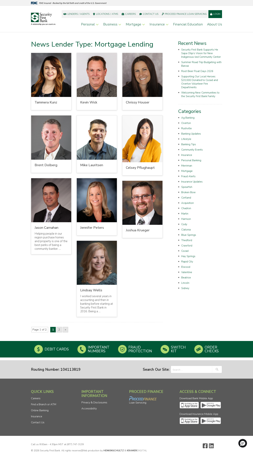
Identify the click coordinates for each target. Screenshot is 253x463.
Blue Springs (188, 235)
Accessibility (89, 408)
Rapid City (187, 261)
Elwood (185, 267)
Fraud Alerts (188, 176)
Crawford (186, 245)
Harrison (186, 219)
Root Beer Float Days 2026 (197, 71)
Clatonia (186, 229)
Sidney (185, 288)
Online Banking (40, 410)
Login (216, 14)
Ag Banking (187, 117)
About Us (214, 24)
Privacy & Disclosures (94, 402)
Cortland (186, 197)
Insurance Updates (192, 181)
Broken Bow (188, 192)
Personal (88, 24)
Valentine (186, 272)
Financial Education (188, 24)
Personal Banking (191, 160)
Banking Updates (191, 133)
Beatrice (186, 277)
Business (110, 24)
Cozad (184, 251)
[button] (242, 443)
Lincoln (185, 283)
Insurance (157, 24)
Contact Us (151, 14)
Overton (186, 123)
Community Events (192, 149)
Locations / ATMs (107, 14)
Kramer (137, 450)
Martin (184, 213)
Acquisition (187, 203)
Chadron (186, 208)
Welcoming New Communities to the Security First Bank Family (200, 94)
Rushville (186, 128)
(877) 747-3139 (75, 444)
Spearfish (186, 187)
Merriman (186, 165)
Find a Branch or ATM (43, 404)
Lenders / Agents (78, 14)
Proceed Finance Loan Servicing (186, 14)
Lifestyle (186, 139)
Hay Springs (188, 256)
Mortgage (133, 24)
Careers (130, 14)
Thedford (186, 240)
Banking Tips (188, 144)
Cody (184, 224)
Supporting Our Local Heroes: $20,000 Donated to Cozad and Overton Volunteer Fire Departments (199, 82)
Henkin (113, 450)
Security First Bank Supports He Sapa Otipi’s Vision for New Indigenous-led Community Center (201, 53)
